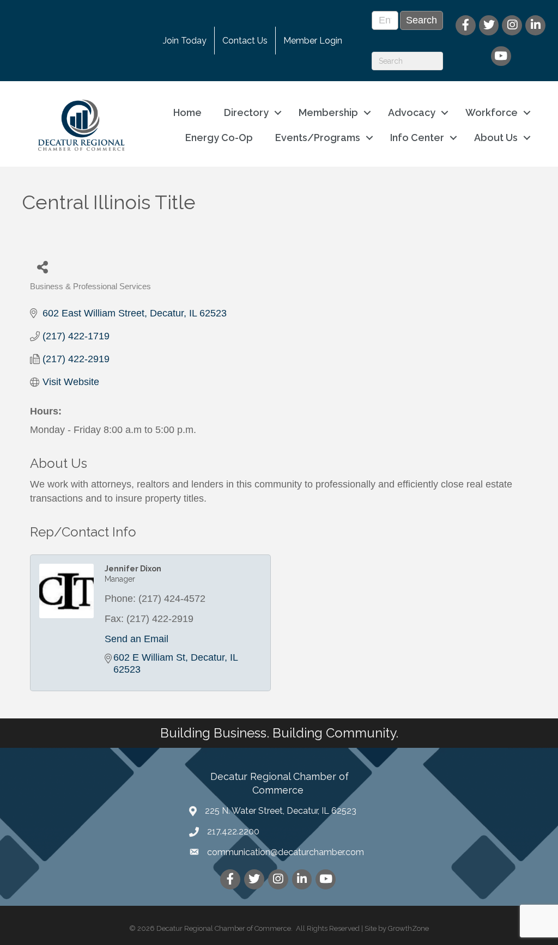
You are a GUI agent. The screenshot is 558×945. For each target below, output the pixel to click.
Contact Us (245, 40)
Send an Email (136, 638)
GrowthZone (408, 928)
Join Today (185, 40)
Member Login (312, 40)
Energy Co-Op (219, 137)
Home (187, 112)
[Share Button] (42, 266)
